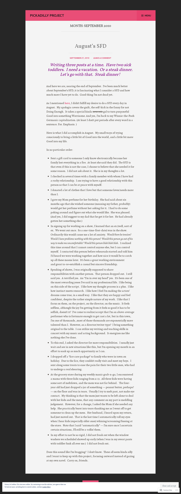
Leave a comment (102, 58)
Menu (148, 15)
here (67, 103)
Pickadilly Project (47, 15)
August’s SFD (90, 46)
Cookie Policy (46, 487)
